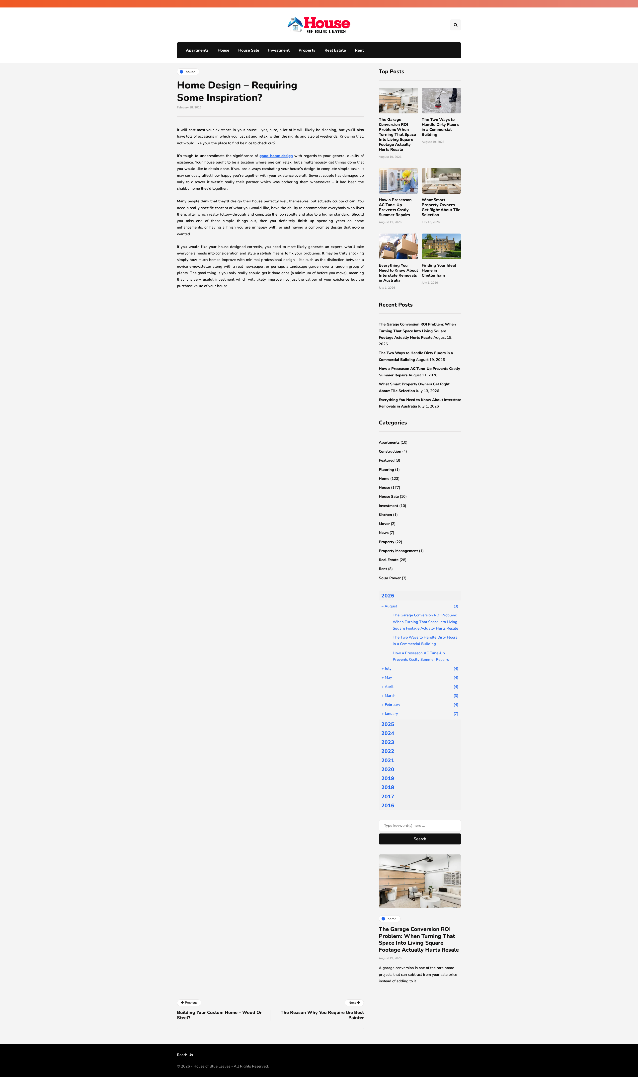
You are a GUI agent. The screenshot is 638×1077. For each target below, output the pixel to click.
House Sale (248, 50)
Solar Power (390, 578)
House (223, 50)
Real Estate (335, 50)
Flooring (386, 469)
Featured (387, 460)
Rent (359, 50)
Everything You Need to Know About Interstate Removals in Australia (398, 273)
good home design (276, 155)
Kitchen (385, 514)
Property (307, 50)
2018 (387, 787)
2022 (387, 751)
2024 (387, 733)
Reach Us (185, 1054)
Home (384, 478)
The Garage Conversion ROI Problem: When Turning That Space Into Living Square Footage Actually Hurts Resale (397, 134)
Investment (279, 50)
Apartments (197, 50)
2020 (387, 769)
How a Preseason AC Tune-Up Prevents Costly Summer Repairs (395, 207)
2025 (387, 724)
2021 (387, 760)
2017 (387, 796)
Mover (384, 523)
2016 (387, 805)
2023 (387, 742)
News (384, 532)
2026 (387, 595)
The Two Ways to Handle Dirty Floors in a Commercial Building (440, 127)
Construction (390, 451)
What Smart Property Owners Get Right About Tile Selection (441, 207)
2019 (387, 778)
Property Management (398, 550)
